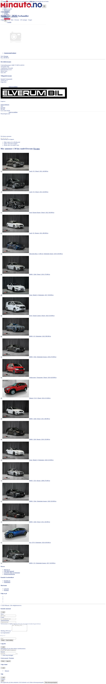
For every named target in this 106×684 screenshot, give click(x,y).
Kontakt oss (7, 580)
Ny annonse (7, 19)
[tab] (54, 53)
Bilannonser (7, 10)
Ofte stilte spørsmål (9, 571)
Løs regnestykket (6, 632)
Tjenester (6, 11)
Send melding (9, 640)
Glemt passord (5, 658)
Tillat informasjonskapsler (51, 682)
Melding (6, 631)
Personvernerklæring (9, 574)
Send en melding (13, 86)
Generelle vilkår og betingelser (12, 572)
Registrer (6, 17)
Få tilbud (6, 14)
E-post (2, 617)
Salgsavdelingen (5, 104)
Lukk (2, 680)
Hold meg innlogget (7, 655)
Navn (2, 614)
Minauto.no (7, 569)
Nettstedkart (7, 582)
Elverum (6, 56)
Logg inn (6, 16)
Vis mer (36, 149)
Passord (3, 652)
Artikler (6, 13)
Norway (7, 671)
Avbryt (2, 640)
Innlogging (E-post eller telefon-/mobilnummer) (13, 648)
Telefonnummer (5, 620)
